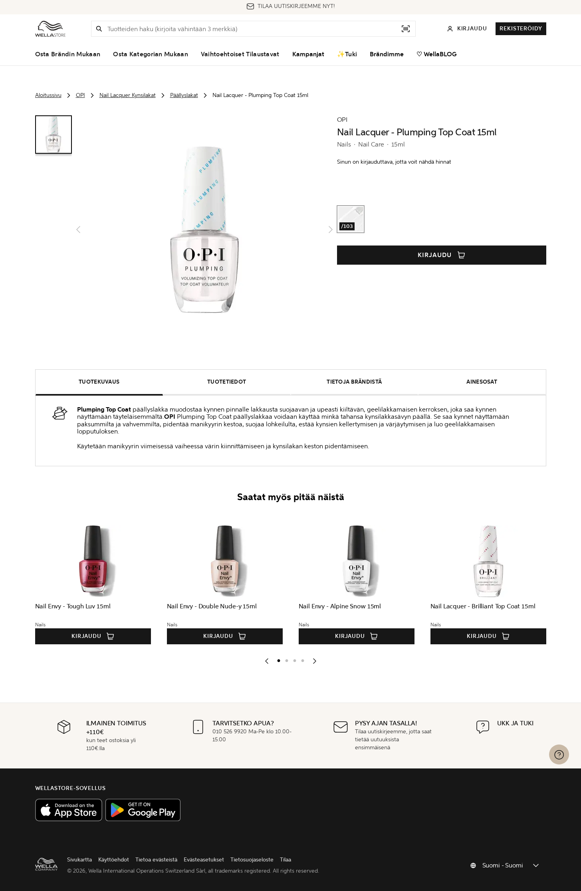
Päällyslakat (184, 95)
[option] (277, 659)
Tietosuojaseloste (252, 859)
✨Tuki (347, 54)
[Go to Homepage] (50, 29)
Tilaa (285, 859)
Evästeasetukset (204, 859)
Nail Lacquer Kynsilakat (127, 95)
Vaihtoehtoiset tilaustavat (240, 54)
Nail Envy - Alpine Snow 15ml (340, 606)
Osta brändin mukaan (68, 54)
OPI (80, 95)
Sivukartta (79, 859)
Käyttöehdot (113, 859)
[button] (99, 29)
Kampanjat (308, 54)
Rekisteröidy (521, 28)
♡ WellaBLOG (436, 54)
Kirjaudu (435, 255)
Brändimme (387, 54)
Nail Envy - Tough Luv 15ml (73, 606)
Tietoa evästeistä (156, 859)
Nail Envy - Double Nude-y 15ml (212, 606)
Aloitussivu (48, 95)
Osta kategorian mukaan (150, 54)
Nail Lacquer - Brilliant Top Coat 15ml (482, 606)
